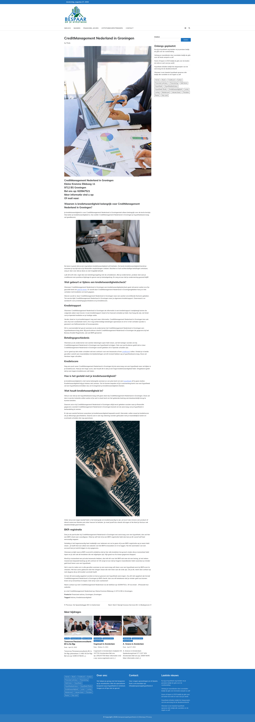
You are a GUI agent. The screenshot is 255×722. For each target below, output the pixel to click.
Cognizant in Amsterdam (104, 644)
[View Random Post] (185, 28)
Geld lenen (183, 83)
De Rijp (67, 638)
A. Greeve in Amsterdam (133, 644)
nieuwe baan (176, 92)
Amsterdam (97, 638)
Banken (77, 28)
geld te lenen (82, 289)
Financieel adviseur (161, 83)
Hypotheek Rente (161, 89)
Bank (163, 80)
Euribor (179, 80)
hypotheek (127, 381)
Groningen (89, 594)
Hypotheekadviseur (171, 86)
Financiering (174, 83)
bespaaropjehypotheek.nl (128, 717)
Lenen (187, 89)
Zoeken (157, 37)
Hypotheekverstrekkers (112, 28)
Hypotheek (158, 86)
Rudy (68, 43)
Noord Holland (87, 638)
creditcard (126, 351)
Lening (157, 92)
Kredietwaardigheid (83, 597)
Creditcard (171, 80)
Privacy (149, 717)
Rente (157, 95)
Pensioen (186, 92)
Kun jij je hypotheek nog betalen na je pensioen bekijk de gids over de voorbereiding (173, 683)
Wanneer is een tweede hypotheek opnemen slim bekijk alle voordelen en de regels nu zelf (174, 708)
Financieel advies (91, 28)
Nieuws (67, 28)
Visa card (164, 95)
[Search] (189, 28)
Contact (129, 28)
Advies (73, 597)
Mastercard (166, 92)
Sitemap (142, 717)
